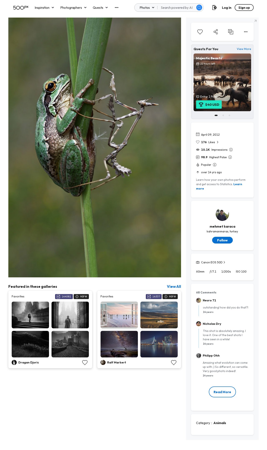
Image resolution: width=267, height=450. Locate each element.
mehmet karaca (222, 226)
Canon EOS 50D (212, 262)
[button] (199, 7)
